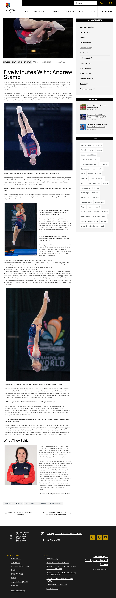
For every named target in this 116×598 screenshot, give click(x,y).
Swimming (83, 84)
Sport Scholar (42, 503)
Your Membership (86, 89)
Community (104, 164)
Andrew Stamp (8, 503)
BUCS (83, 155)
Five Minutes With (30, 503)
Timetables (55, 11)
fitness (90, 174)
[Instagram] (92, 537)
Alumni (83, 145)
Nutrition (83, 53)
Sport (81, 11)
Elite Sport (19, 503)
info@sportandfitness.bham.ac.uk (64, 533)
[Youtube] (105, 537)
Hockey (98, 174)
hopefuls (84, 178)
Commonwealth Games (89, 164)
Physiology (84, 63)
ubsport (103, 221)
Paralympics (85, 197)
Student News (24, 62)
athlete (91, 145)
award (92, 150)
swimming (96, 216)
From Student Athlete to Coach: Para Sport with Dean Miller (55, 513)
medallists (100, 178)
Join (26, 11)
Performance (84, 58)
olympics (95, 193)
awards (99, 150)
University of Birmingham (90, 226)
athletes (99, 145)
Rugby (83, 207)
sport (98, 207)
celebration (91, 155)
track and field (93, 221)
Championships (86, 159)
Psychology (84, 68)
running (90, 207)
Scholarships (84, 73)
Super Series (85, 216)
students (105, 212)
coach (97, 159)
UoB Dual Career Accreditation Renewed (20, 513)
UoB (102, 226)
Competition (85, 169)
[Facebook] (99, 537)
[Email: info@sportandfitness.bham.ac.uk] (43, 533)
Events (92, 11)
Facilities (69, 11)
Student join (39, 11)
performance (99, 202)
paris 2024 (95, 197)
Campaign (83, 32)
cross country (97, 169)
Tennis (83, 221)
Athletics (84, 150)
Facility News (84, 43)
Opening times (107, 11)
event (83, 174)
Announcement (85, 27)
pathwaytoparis (86, 202)
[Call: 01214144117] (43, 540)
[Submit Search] (102, 3)
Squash (96, 212)
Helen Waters (60, 62)
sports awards (86, 212)
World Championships (55, 503)
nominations (85, 188)
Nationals (96, 183)
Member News (9, 62)
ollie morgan (85, 193)
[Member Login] (110, 3)
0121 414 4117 (53, 540)
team (104, 216)
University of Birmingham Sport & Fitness (96, 560)
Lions (92, 178)
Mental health (86, 183)
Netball (105, 183)
